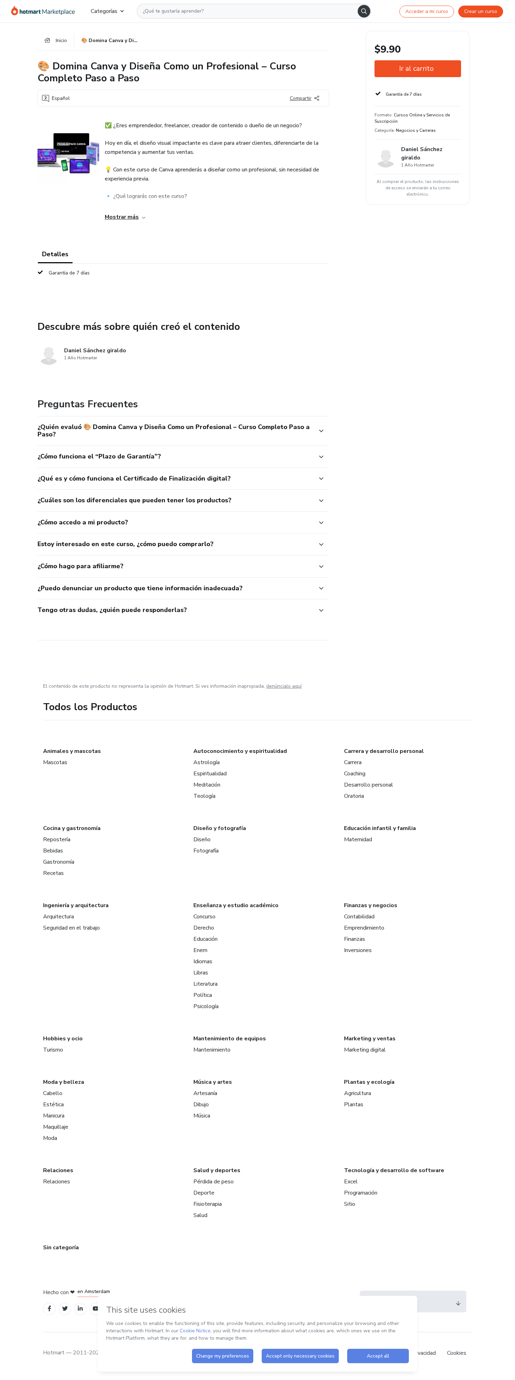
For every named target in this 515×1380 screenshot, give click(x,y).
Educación (205, 939)
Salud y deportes (216, 1170)
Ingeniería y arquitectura (76, 905)
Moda (50, 1138)
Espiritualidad (210, 773)
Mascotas (55, 762)
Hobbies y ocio (63, 1038)
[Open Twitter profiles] (65, 1308)
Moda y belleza (63, 1082)
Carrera (353, 762)
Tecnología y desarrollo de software (394, 1170)
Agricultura (357, 1093)
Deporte (203, 1193)
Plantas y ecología (369, 1082)
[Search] (364, 11)
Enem (200, 950)
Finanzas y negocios (370, 905)
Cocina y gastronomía (72, 828)
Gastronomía (58, 862)
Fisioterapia (207, 1204)
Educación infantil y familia (380, 828)
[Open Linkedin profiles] (80, 1308)
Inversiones (358, 950)
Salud (200, 1215)
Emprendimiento (364, 928)
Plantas (353, 1104)
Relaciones (58, 1170)
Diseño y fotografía (219, 828)
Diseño (202, 839)
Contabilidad (359, 916)
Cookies (456, 1353)
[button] (175, 431)
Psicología (206, 1006)
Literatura (205, 984)
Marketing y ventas (370, 1038)
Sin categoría (61, 1247)
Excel (351, 1181)
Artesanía (205, 1093)
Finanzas (354, 939)
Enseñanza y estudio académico (236, 905)
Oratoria (354, 796)
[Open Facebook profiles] (49, 1308)
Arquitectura (58, 916)
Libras (200, 973)
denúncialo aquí (284, 686)
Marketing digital (365, 1050)
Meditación (206, 785)
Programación (360, 1193)
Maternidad (358, 839)
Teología (204, 796)
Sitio (349, 1204)
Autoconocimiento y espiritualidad (240, 751)
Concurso (204, 916)
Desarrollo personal (368, 785)
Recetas (53, 873)
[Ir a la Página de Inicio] (45, 11)
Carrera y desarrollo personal (384, 751)
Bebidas (53, 851)
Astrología (206, 762)
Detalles (55, 254)
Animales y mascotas (72, 751)
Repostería (56, 839)
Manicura (53, 1116)
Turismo (53, 1050)
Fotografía (206, 851)
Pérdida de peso (213, 1181)
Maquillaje (55, 1127)
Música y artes (212, 1082)
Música (201, 1116)
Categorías (104, 11)
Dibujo (201, 1104)
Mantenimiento (212, 1050)
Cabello (52, 1093)
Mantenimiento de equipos (229, 1038)
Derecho (203, 928)
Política (202, 995)
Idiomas (202, 961)
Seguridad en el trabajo (71, 928)
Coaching (354, 773)
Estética (53, 1104)
